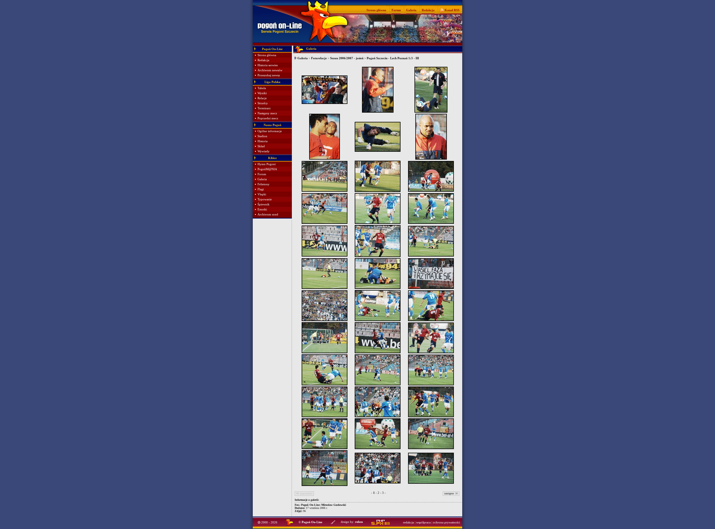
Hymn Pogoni (267, 164)
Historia (263, 141)
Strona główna (376, 10)
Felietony (264, 184)
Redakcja (428, 10)
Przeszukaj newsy (269, 75)
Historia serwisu (268, 65)
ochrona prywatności (446, 522)
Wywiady (264, 151)
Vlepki (262, 194)
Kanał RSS (451, 10)
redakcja (408, 522)
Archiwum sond (268, 214)
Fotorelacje (319, 58)
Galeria (411, 10)
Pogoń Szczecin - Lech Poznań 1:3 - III (393, 58)
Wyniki (262, 93)
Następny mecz (267, 113)
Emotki (262, 209)
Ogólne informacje (270, 131)
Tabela (262, 88)
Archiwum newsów (270, 70)
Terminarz (264, 108)
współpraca (423, 522)
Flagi (261, 189)
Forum (396, 10)
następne (449, 493)
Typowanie (265, 199)
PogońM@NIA (267, 169)
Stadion (262, 136)
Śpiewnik (264, 204)
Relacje (262, 98)
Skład (261, 146)
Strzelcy (263, 103)
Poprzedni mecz (268, 118)
